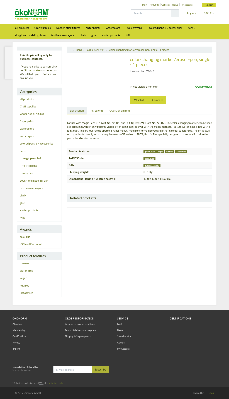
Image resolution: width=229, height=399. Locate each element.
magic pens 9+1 (32, 158)
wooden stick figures (68, 27)
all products (22, 27)
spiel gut (25, 236)
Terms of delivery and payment (81, 330)
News (175, 4)
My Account (123, 348)
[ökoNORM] (45, 15)
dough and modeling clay (29, 35)
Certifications (19, 336)
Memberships (19, 330)
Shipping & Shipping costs (78, 336)
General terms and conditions (80, 324)
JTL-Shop (209, 392)
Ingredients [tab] (96, 110)
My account (187, 4)
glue (93, 35)
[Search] (175, 13)
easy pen (28, 173)
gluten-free (150, 151)
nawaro (24, 263)
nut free (169, 151)
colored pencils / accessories (165, 27)
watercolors (113, 27)
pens (190, 27)
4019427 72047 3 (152, 165)
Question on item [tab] (119, 110)
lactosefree (181, 151)
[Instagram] (214, 369)
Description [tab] (77, 110)
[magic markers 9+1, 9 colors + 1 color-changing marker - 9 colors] (9, 63)
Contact (165, 4)
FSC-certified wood (31, 244)
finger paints (93, 27)
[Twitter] (209, 369)
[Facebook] (204, 369)
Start (144, 4)
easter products (111, 35)
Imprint (16, 348)
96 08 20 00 (149, 158)
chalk (83, 35)
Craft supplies (42, 27)
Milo (128, 35)
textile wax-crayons (62, 35)
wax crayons (134, 27)
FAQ (119, 324)
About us (154, 4)
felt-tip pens (30, 165)
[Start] (71, 49)
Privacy (16, 342)
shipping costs (56, 383)
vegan (160, 151)
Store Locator (32, 70)
